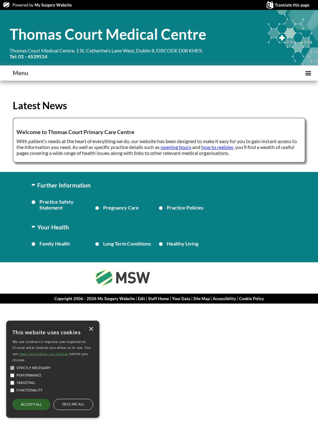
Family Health (54, 243)
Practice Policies (185, 207)
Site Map (201, 298)
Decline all (73, 404)
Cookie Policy (251, 298)
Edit (141, 298)
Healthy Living (182, 243)
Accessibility (224, 298)
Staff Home (158, 298)
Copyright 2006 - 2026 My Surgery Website (94, 298)
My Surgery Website (53, 4)
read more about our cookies (43, 353)
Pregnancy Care (121, 207)
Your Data (181, 298)
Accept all (31, 404)
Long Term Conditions (127, 243)
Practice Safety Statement (56, 204)
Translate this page (292, 4)
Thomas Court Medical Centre (108, 34)
